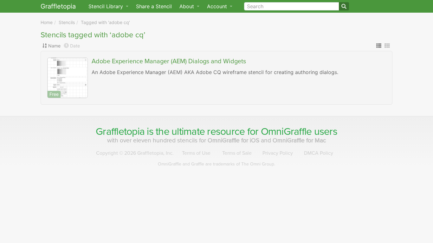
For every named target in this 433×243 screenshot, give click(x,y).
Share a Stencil (154, 6)
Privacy (277, 153)
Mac (299, 140)
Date (75, 45)
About (187, 6)
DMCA (318, 153)
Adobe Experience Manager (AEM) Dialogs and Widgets (169, 61)
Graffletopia (58, 6)
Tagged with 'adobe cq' (105, 22)
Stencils (67, 22)
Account (218, 6)
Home (47, 22)
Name (54, 45)
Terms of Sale (237, 153)
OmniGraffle (286, 132)
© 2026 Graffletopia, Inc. (135, 153)
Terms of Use (196, 153)
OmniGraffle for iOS (234, 140)
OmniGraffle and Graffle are (216, 164)
